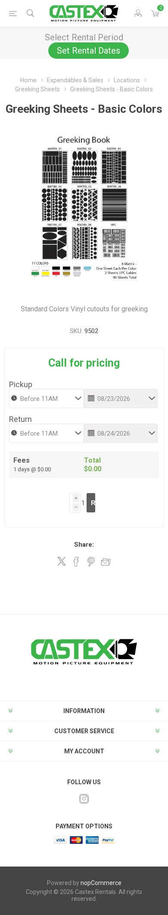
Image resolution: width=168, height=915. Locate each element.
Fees (21, 460)
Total (92, 460)
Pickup (20, 384)
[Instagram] (84, 799)
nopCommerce (101, 882)
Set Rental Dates (88, 50)
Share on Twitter (61, 561)
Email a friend (106, 561)
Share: (84, 544)
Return (20, 419)
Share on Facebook (76, 561)
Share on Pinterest (91, 561)
